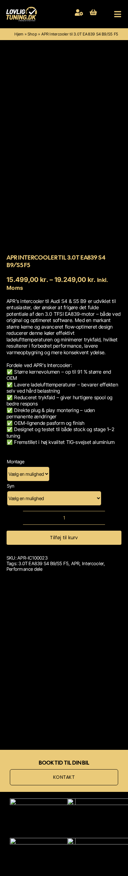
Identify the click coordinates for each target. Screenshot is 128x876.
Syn (10, 486)
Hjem (18, 34)
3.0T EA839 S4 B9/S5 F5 (43, 563)
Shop (32, 34)
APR (75, 563)
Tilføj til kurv (64, 537)
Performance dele (25, 569)
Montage (15, 461)
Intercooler (93, 563)
